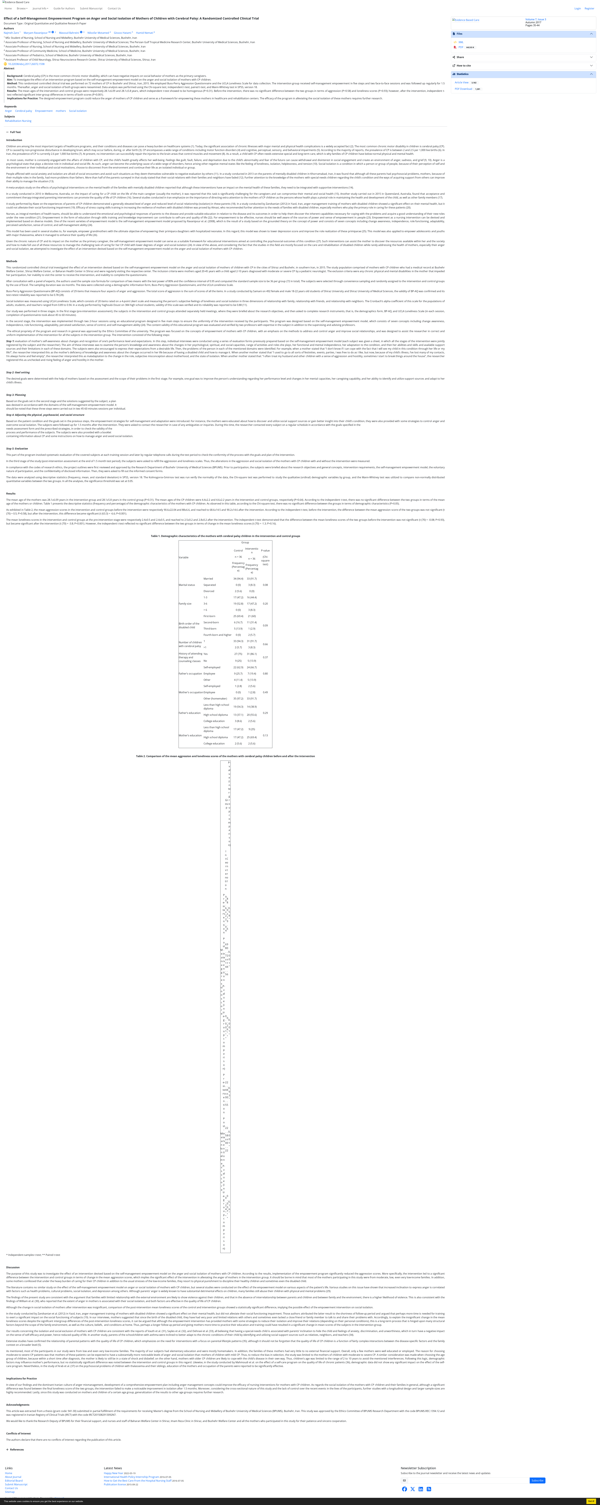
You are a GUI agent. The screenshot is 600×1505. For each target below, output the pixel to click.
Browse (21, 8)
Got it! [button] (591, 1501)
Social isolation (78, 111)
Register (589, 8)
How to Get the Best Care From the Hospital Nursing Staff (138, 1480)
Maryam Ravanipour (36, 33)
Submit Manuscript (91, 8)
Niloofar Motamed (98, 33)
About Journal (13, 1477)
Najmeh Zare (11, 33)
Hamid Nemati (144, 33)
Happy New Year (113, 1473)
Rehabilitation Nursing (18, 121)
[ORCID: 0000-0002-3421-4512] (52, 32)
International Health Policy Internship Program (131, 1477)
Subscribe (537, 1480)
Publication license (115, 1484)
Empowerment (44, 111)
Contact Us (114, 8)
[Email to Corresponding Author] (49, 32)
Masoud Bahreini (69, 33)
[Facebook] (404, 1490)
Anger (8, 111)
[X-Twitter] (412, 1490)
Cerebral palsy (23, 111)
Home (8, 8)
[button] (84, 1501)
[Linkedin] (421, 1490)
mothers (61, 111)
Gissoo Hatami (122, 33)
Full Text (15, 132)
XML (460, 42)
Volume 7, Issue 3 (535, 19)
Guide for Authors (64, 8)
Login (578, 8)
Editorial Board (14, 1480)
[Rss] (429, 1490)
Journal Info (39, 8)
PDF (466, 47)
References (17, 1449)
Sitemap (10, 1492)
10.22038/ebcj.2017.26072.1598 (26, 64)
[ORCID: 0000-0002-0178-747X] (81, 32)
